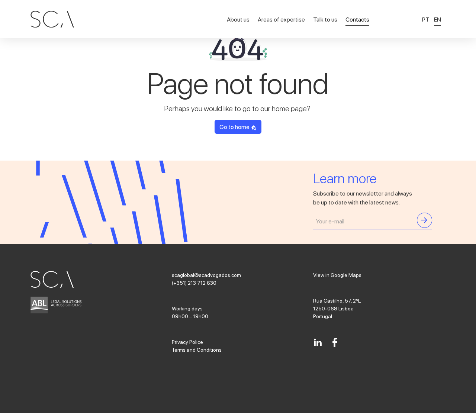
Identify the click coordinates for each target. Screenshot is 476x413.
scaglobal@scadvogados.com (206, 274)
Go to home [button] (235, 126)
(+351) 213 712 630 (194, 282)
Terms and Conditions (197, 349)
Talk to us (325, 19)
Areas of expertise (281, 19)
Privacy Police (187, 341)
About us (238, 19)
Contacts (357, 19)
